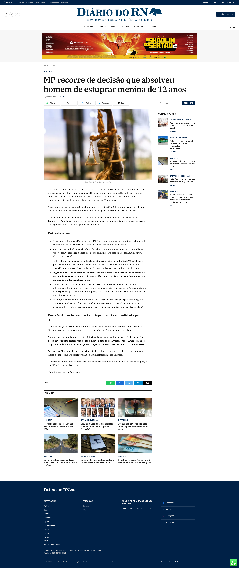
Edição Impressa (226, 14)
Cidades (125, 27)
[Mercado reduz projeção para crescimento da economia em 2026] (61, 407)
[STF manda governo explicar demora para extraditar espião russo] (135, 407)
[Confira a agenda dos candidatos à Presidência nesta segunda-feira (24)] (98, 407)
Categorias (204, 2)
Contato (230, 2)
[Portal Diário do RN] (119, 14)
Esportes (114, 27)
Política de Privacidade (170, 562)
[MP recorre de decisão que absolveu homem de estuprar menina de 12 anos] (98, 144)
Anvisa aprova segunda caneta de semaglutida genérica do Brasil (182, 125)
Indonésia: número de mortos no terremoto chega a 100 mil (182, 180)
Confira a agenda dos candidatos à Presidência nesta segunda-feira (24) (97, 427)
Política (102, 27)
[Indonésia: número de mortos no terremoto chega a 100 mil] (163, 179)
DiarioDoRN (82, 562)
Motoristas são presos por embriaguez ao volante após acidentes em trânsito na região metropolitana (181, 198)
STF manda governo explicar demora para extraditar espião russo (133, 427)
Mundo (172, 185)
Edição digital (219, 2)
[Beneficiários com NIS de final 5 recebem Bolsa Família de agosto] (135, 443)
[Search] (230, 27)
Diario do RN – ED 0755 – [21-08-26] (137, 508)
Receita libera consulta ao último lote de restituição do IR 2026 (97, 461)
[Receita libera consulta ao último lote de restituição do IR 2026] (98, 443)
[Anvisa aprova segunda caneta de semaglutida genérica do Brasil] (163, 122)
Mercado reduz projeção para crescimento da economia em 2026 (58, 427)
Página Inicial (89, 27)
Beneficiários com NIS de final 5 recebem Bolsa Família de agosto (134, 461)
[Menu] (234, 27)
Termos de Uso (118, 562)
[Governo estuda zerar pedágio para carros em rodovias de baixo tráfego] (61, 443)
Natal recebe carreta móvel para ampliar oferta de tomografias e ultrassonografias (46, 2)
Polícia (173, 205)
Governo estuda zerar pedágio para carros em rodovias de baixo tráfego (60, 463)
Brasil (62, 97)
